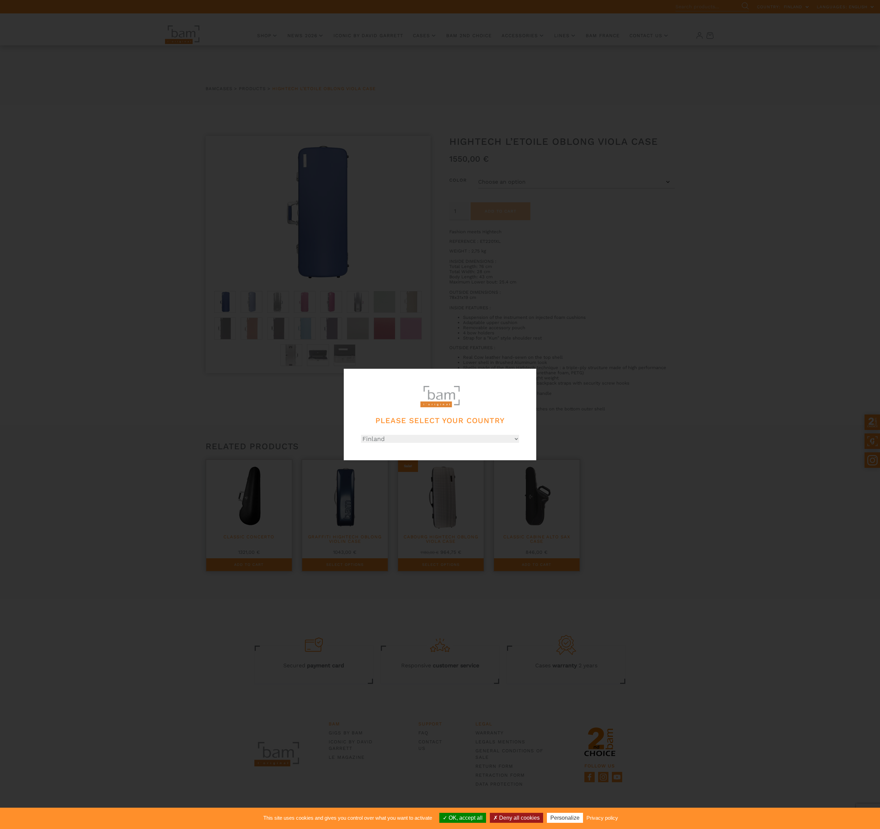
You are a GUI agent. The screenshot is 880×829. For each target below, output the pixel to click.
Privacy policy (602, 818)
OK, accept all (465, 818)
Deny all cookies (519, 818)
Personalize (565, 818)
